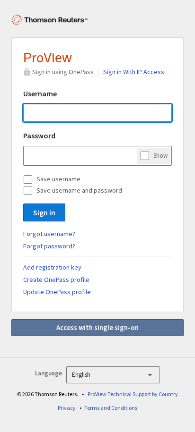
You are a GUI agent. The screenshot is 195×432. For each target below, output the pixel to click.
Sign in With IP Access (133, 72)
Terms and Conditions (110, 407)
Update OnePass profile (57, 292)
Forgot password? (49, 246)
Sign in (44, 212)
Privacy (67, 407)
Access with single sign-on (97, 327)
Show (160, 156)
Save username (58, 179)
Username (40, 93)
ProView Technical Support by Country (133, 394)
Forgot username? (49, 233)
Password (39, 135)
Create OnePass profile (56, 279)
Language (48, 373)
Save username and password (79, 190)
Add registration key (52, 267)
